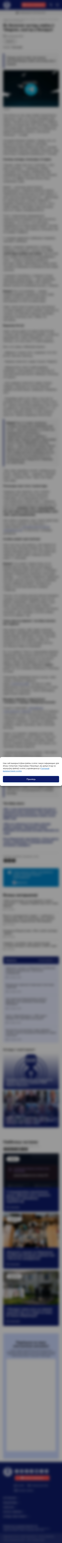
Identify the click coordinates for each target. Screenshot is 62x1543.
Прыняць (31, 779)
